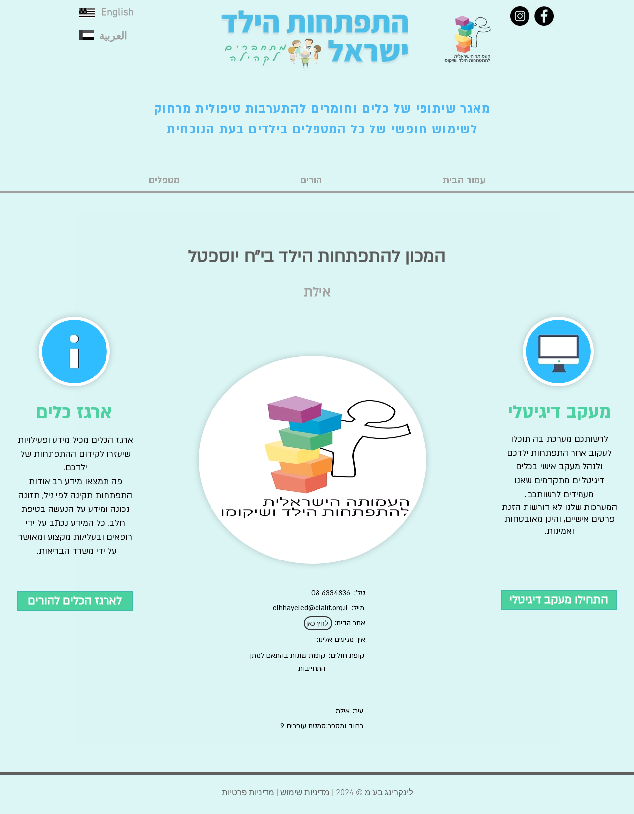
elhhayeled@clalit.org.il (310, 607)
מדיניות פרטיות (248, 793)
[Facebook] (544, 16)
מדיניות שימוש (305, 793)
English (117, 12)
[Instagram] (519, 16)
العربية (113, 36)
